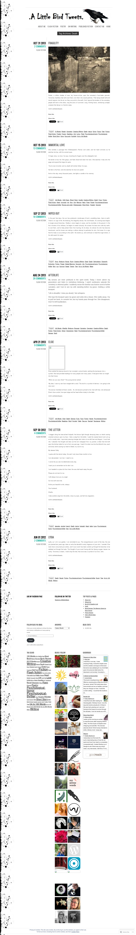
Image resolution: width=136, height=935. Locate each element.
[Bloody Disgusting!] (61, 890)
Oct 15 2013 (39, 145)
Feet (103, 131)
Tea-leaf (90, 421)
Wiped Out (54, 213)
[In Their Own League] (61, 877)
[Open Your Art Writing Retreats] (61, 917)
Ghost (63, 331)
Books (33, 661)
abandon (57, 526)
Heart (58, 202)
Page (88, 202)
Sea (67, 529)
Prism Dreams (89, 612)
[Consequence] (74, 863)
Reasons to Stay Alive (90, 657)
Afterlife (53, 275)
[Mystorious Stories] (61, 809)
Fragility (53, 43)
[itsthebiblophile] (74, 728)
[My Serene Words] (74, 782)
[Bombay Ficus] (74, 715)
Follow (31, 640)
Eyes (100, 200)
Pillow (40, 683)
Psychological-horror (91, 134)
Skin (54, 266)
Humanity (78, 264)
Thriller (46, 702)
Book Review (35, 659)
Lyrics (78, 134)
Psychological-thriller (54, 205)
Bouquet (76, 328)
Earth (36, 667)
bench (68, 526)
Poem (45, 682)
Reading (41, 697)
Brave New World (89, 715)
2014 (36, 656)
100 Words (58, 200)
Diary (50, 664)
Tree (76, 266)
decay (90, 131)
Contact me (99, 26)
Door (28, 667)
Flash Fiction (53, 26)
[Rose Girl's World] (61, 836)
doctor (77, 526)
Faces (99, 131)
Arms (56, 262)
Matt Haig (87, 659)
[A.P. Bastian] (74, 836)
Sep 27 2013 (40, 213)
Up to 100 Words (82, 136)
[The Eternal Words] (61, 701)
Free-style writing (46, 673)
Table (79, 421)
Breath (64, 131)
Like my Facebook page (34, 596)
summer (40, 702)
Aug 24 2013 (39, 275)
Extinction (51, 264)
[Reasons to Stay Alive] (106, 661)
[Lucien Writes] (74, 796)
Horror (28, 678)
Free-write (30, 675)
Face (81, 419)
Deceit (61, 578)
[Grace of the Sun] (61, 675)
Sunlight (73, 136)
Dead (86, 262)
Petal (82, 134)
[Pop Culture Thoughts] (61, 903)
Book (76, 200)
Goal (34, 675)
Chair (63, 419)
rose (28, 699)
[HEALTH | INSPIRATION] (74, 688)
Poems (29, 685)
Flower (62, 264)
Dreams (32, 667)
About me (41, 26)
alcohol (63, 526)
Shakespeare (77, 205)
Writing (103, 421)
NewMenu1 (42, 680)
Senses (50, 333)
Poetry (63, 26)
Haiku (38, 675)
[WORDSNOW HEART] (61, 755)
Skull (70, 421)
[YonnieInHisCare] (74, 823)
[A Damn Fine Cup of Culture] (61, 863)
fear (33, 669)
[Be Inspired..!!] (61, 688)
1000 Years (65, 200)
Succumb (67, 136)
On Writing (72, 26)
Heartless (70, 134)
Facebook (29, 670)
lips (45, 678)
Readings (65, 421)
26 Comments (39, 278)
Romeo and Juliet (67, 205)
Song (62, 136)
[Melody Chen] (74, 675)
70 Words (58, 131)
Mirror (32, 680)
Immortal (63, 202)
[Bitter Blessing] (61, 661)
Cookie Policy (75, 932)
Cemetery (69, 131)
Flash (49, 670)
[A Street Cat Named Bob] (106, 681)
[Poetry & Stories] (61, 728)
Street (31, 702)
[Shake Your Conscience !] (74, 769)
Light (43, 678)
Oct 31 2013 (39, 43)
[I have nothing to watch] (74, 850)
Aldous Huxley (88, 717)
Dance (38, 664)
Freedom (87, 617)
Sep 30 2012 (39, 430)
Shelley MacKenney (90, 735)
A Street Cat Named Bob (91, 676)
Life (75, 134)
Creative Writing (78, 131)
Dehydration (97, 262)
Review (47, 696)
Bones (67, 262)
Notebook (48, 680)
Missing (86, 733)
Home (108, 26)
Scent (98, 578)
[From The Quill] (74, 755)
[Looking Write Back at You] (61, 782)
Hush (86, 606)
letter (91, 526)
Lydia (51, 537)
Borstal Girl (87, 696)
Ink (68, 202)
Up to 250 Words (74, 529)
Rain (37, 697)
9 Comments (40, 345)
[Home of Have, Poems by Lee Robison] (74, 917)
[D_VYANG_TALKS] (74, 742)
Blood (72, 200)
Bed (43, 656)
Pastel (92, 202)
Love (95, 526)
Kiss (71, 202)
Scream (31, 699)
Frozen (64, 134)
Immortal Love (56, 145)
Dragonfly (104, 262)
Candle (81, 200)
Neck (84, 202)
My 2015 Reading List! (91, 604)
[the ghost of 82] (74, 890)
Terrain (72, 266)
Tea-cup (84, 421)
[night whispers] (61, 823)
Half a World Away (90, 615)
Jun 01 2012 (40, 537)
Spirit (55, 333)
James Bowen (88, 678)
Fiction (107, 131)
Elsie (51, 342)
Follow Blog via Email (34, 624)
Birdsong (61, 262)
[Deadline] (74, 877)
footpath (82, 526)
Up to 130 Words (84, 266)
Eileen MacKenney (89, 698)
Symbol (74, 421)
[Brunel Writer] (74, 809)
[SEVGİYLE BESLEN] (61, 796)
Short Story (56, 136)
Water (91, 266)
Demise (73, 419)
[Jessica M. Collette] (61, 850)
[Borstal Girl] (106, 701)
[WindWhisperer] (74, 701)
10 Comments (39, 216)
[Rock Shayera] (61, 715)
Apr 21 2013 (39, 342)
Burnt (71, 262)
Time (49, 702)
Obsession (35, 683)
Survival (62, 266)
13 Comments (39, 148)
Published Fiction (86, 26)
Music (36, 680)
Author (40, 656)
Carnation (83, 328)
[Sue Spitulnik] (74, 903)
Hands (91, 419)
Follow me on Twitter (63, 596)
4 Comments (40, 433)
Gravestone (69, 331)
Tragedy (92, 205)
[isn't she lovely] (74, 661)
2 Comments (40, 46)
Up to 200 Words (35, 707)
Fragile (59, 134)
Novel (29, 682)
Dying (94, 131)
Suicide (35, 702)
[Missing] (106, 738)
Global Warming (70, 264)
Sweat (67, 266)
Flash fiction (52, 134)
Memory (79, 202)
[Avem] (61, 742)
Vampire (98, 205)
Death (85, 131)
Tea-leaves (97, 421)
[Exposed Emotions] (61, 769)
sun (57, 266)
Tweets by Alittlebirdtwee (62, 600)
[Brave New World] (106, 720)
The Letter (54, 430)
